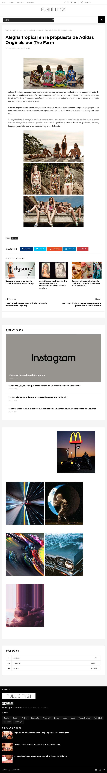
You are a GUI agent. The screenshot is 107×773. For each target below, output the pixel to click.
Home (4, 2)
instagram (55, 663)
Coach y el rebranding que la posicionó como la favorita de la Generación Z (86, 283)
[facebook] (64, 2)
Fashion (15, 30)
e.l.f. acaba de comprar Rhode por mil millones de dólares (40, 756)
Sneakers (7, 722)
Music (73, 718)
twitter (55, 668)
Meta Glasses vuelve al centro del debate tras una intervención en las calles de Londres (53, 284)
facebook (55, 658)
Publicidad (98, 718)
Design (15, 718)
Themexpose (15, 769)
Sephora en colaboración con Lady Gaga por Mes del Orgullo (41, 733)
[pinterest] (71, 2)
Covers (6, 718)
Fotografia (35, 718)
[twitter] (75, 2)
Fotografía (46, 718)
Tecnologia (18, 722)
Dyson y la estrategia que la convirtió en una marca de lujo (19, 282)
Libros (56, 718)
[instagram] (68, 2)
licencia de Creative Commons (35, 707)
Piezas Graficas (84, 718)
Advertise (30, 2)
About (12, 2)
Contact (20, 2)
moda (65, 718)
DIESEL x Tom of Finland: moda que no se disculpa (37, 744)
